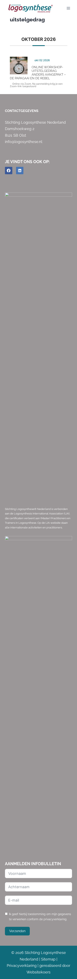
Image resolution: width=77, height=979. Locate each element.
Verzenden (17, 931)
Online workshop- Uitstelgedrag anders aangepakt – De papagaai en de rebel (38, 72)
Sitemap (48, 959)
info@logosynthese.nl (23, 142)
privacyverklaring (55, 919)
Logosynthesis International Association (38, 513)
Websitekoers (38, 972)
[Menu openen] (68, 8)
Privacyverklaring (22, 965)
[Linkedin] (19, 170)
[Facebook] (8, 170)
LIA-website (53, 522)
